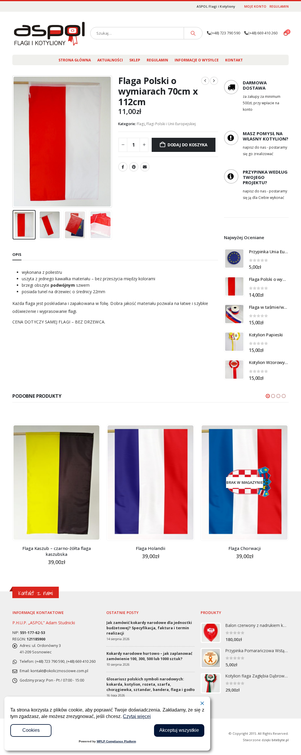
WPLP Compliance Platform (116, 741)
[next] (214, 81)
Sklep (134, 60)
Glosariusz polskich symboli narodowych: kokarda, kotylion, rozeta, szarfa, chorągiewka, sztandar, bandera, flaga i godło (150, 684)
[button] (13, 141)
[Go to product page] (234, 258)
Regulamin (279, 6)
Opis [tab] (16, 254)
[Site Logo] (49, 33)
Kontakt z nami (35, 593)
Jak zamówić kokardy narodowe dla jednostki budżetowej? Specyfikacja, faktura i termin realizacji (149, 628)
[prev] (205, 81)
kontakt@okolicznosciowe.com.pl (59, 670)
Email (145, 167)
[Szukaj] (193, 33)
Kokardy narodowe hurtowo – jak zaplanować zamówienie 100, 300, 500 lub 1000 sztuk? (149, 656)
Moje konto (255, 6)
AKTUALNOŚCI (110, 60)
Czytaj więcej (137, 716)
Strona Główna (74, 60)
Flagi (141, 123)
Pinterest (133, 167)
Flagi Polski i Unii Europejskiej (171, 123)
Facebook (123, 167)
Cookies (31, 730)
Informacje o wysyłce (197, 60)
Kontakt (234, 60)
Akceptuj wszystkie (179, 730)
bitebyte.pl (280, 740)
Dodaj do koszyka (188, 144)
